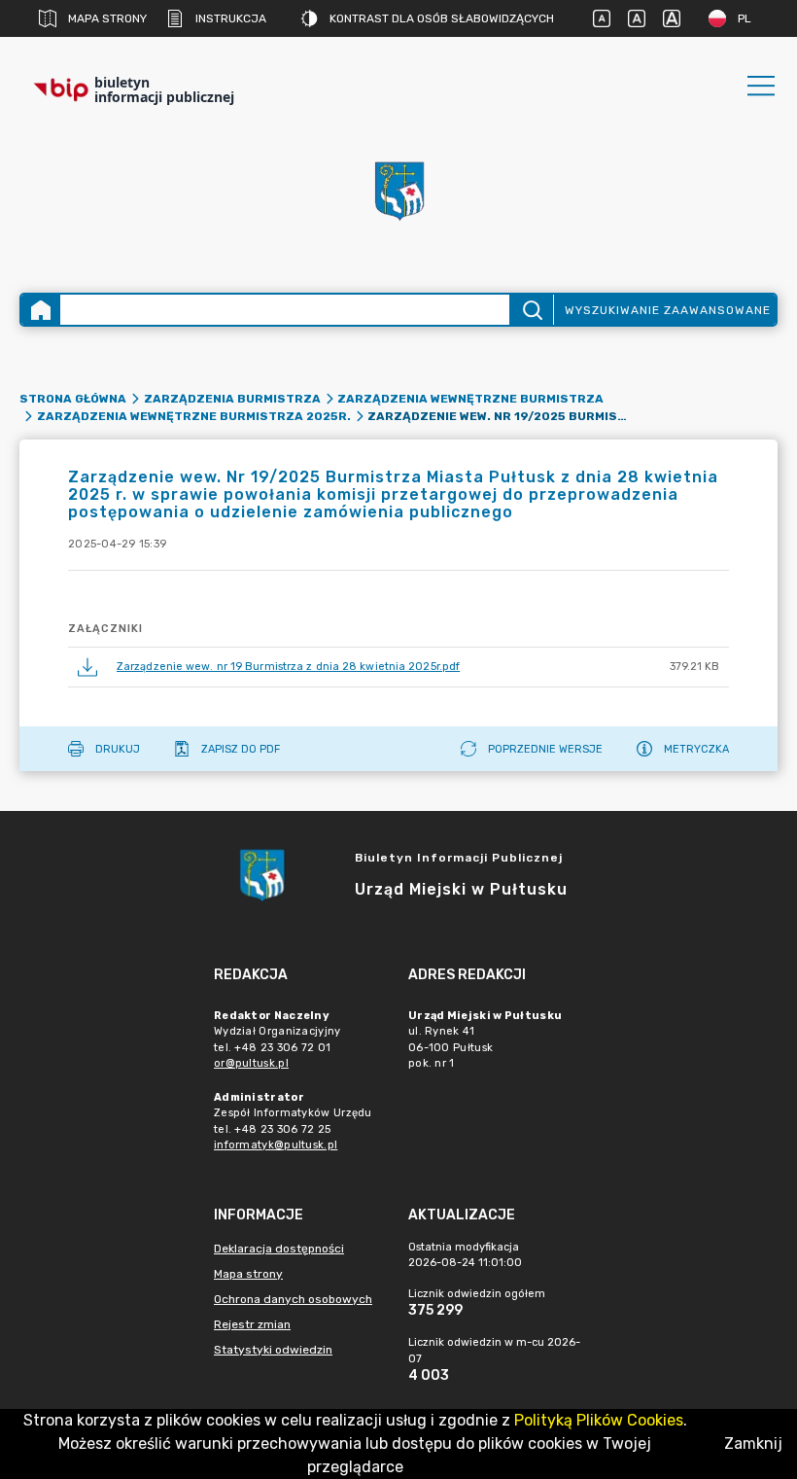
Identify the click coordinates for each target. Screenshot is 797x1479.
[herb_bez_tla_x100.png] (398, 190)
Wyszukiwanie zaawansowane (668, 310)
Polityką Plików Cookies (598, 1420)
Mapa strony (107, 18)
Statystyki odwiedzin (273, 1349)
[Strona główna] (40, 310)
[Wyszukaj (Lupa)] (531, 310)
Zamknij (753, 1443)
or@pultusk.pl (251, 1063)
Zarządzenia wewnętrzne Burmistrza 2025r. (194, 416)
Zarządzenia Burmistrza (232, 398)
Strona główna (72, 398)
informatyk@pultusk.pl (275, 1145)
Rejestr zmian (252, 1324)
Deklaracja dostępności (279, 1248)
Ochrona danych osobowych (293, 1299)
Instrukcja (230, 18)
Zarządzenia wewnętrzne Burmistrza (470, 398)
